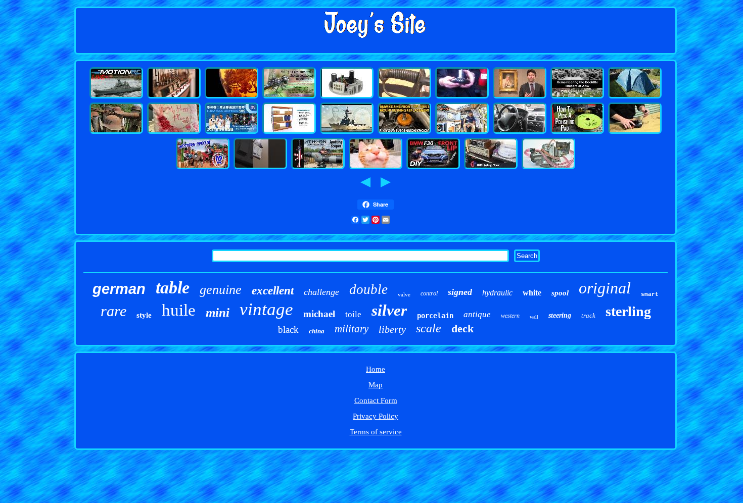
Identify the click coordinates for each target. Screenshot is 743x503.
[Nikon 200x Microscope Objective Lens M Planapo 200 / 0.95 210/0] (289, 97)
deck (462, 328)
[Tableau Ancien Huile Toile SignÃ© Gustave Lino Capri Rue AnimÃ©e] (519, 97)
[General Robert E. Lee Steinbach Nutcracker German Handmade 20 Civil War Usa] (404, 97)
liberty (392, 329)
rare (113, 311)
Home (375, 369)
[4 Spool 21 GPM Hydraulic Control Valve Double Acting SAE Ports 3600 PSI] (635, 132)
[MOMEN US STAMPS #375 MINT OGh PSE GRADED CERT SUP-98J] (375, 168)
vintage (266, 309)
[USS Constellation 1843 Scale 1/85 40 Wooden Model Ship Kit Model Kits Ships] (174, 97)
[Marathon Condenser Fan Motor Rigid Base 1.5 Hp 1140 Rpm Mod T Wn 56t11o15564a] (347, 97)
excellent (273, 290)
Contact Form (375, 400)
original (605, 288)
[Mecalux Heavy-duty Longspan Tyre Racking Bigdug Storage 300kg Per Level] (289, 132)
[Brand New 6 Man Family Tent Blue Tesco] (635, 97)
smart (650, 294)
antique (477, 314)
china (316, 331)
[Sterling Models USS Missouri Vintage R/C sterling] (116, 97)
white (532, 292)
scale (428, 328)
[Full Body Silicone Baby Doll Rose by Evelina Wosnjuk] (174, 132)
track (588, 315)
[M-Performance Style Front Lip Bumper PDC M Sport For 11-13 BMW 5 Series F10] (433, 168)
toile (353, 314)
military (351, 329)
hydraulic (497, 292)
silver (389, 310)
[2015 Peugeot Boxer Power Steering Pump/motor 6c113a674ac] (519, 132)
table (173, 287)
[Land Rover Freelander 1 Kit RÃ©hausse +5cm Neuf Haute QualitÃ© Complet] (462, 97)
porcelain (435, 316)
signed (460, 292)
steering (559, 315)
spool (560, 293)
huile (179, 310)
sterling (628, 311)
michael (319, 314)
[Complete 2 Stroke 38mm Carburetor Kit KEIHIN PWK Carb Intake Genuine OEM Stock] (548, 168)
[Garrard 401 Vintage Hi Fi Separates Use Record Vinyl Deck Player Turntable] (491, 168)
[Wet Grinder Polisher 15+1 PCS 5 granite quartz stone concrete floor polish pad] (577, 132)
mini (217, 312)
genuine (221, 289)
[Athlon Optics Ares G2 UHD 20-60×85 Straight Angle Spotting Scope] (318, 168)
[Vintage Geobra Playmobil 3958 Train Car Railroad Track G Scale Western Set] (202, 168)
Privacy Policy (375, 416)
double (368, 289)
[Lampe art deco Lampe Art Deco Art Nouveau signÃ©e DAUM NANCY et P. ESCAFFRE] (231, 97)
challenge (321, 292)
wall (534, 317)
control (429, 293)
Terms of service (376, 432)
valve (404, 294)
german (119, 289)
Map (375, 385)
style (144, 315)
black (288, 329)
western (510, 315)
